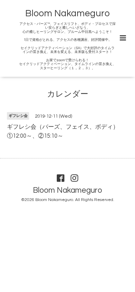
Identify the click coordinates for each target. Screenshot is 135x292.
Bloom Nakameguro (67, 13)
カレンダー (67, 94)
